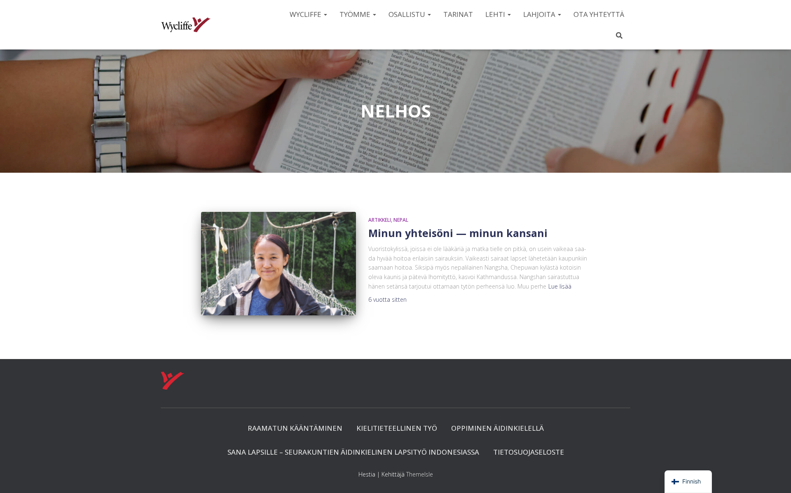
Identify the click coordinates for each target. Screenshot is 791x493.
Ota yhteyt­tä (598, 14)
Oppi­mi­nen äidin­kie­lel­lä (497, 428)
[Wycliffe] (185, 24)
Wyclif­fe (306, 14)
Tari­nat (458, 14)
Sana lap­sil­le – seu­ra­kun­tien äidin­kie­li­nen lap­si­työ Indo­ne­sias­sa (353, 452)
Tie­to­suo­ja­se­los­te (528, 452)
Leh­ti (496, 14)
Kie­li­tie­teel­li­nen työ (396, 428)
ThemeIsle (419, 474)
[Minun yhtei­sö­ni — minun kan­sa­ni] (278, 263)
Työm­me (355, 14)
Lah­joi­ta (540, 14)
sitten (387, 299)
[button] (325, 14)
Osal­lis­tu (407, 14)
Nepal (400, 219)
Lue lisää (559, 286)
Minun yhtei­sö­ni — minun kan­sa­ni (458, 233)
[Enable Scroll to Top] (774, 476)
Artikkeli (379, 219)
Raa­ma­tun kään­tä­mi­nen (295, 428)
